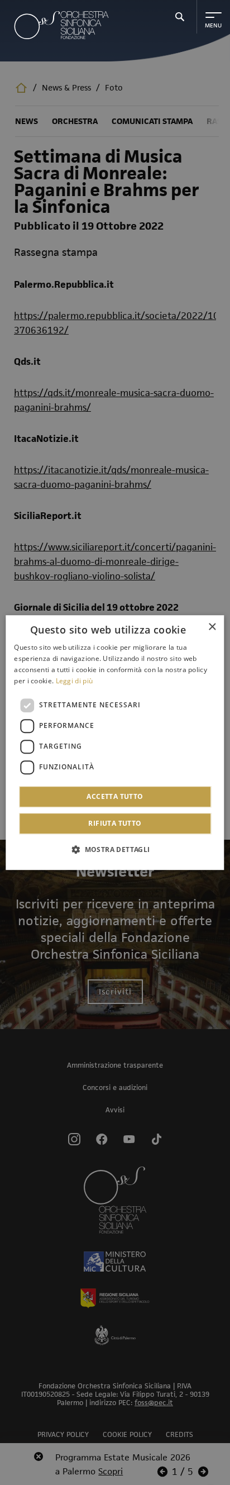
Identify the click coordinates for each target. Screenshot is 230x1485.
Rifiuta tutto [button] (114, 823)
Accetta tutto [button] (115, 796)
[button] (115, 849)
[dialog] (115, 742)
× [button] (212, 627)
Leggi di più (74, 681)
